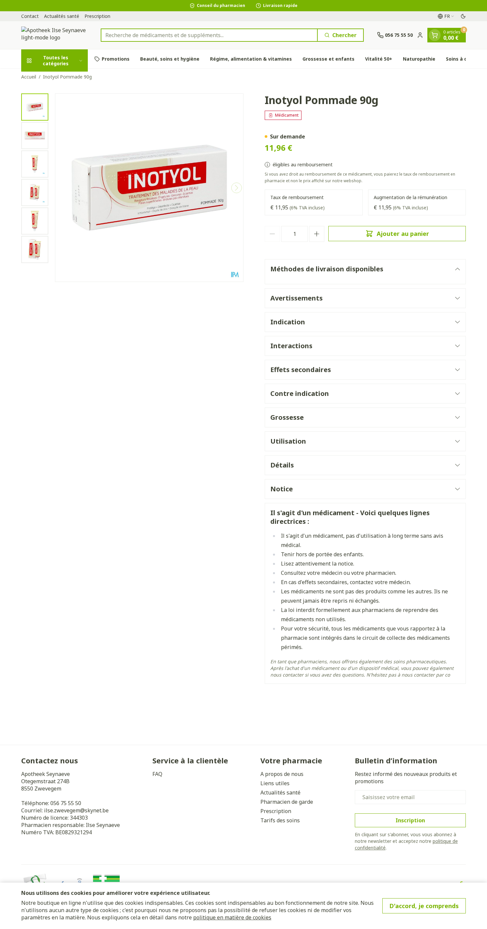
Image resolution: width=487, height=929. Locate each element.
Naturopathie (419, 59)
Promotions (116, 59)
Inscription (410, 820)
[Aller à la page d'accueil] (54, 35)
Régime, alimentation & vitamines (251, 59)
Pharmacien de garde (286, 801)
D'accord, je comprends (424, 906)
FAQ (157, 774)
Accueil (28, 77)
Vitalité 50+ (378, 59)
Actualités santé (61, 16)
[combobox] (209, 35)
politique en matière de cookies (232, 917)
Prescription (97, 16)
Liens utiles (275, 783)
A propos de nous (281, 774)
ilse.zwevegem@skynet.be (76, 810)
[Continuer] (236, 188)
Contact (30, 16)
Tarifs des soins (280, 820)
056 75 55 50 (65, 803)
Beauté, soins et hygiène (169, 59)
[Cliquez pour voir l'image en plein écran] (149, 188)
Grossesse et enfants (328, 59)
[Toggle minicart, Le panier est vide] (435, 35)
